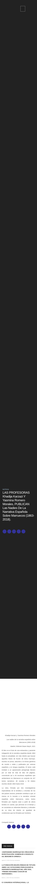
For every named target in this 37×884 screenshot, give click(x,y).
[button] (22, 9)
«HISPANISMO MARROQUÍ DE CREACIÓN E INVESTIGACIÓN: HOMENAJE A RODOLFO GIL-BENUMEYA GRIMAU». (18, 854)
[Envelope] (32, 8)
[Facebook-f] (29, 8)
